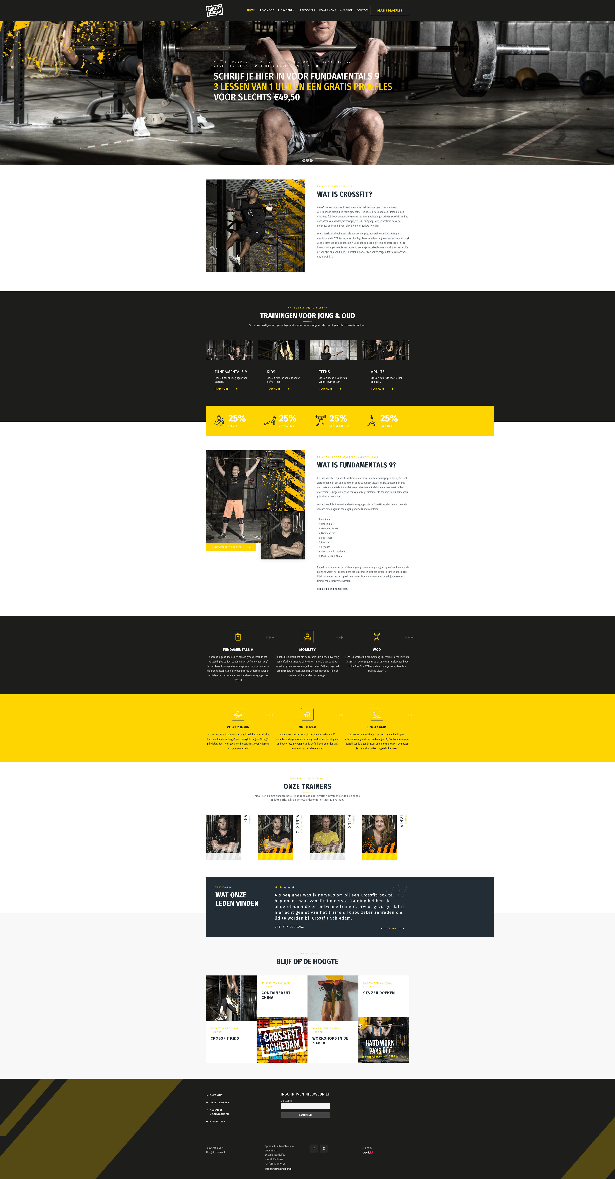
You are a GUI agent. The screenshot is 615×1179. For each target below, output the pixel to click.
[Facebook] (12, 58)
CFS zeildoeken (379, 993)
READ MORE (222, 388)
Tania (401, 821)
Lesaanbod (266, 10)
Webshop (346, 10)
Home (251, 10)
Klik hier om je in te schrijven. (332, 588)
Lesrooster (307, 10)
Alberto (297, 824)
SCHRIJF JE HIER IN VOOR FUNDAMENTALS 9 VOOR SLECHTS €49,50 (303, 86)
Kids (271, 372)
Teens (324, 372)
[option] (340, 907)
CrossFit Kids (225, 1038)
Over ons (216, 1095)
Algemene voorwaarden (219, 1112)
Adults (378, 372)
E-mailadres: (286, 1101)
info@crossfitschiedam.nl (278, 1168)
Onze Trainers (219, 1102)
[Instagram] (12, 67)
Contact (363, 10)
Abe (245, 819)
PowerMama (327, 10)
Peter (349, 821)
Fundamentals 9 (231, 372)
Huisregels (217, 1121)
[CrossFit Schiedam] (214, 10)
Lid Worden (286, 10)
